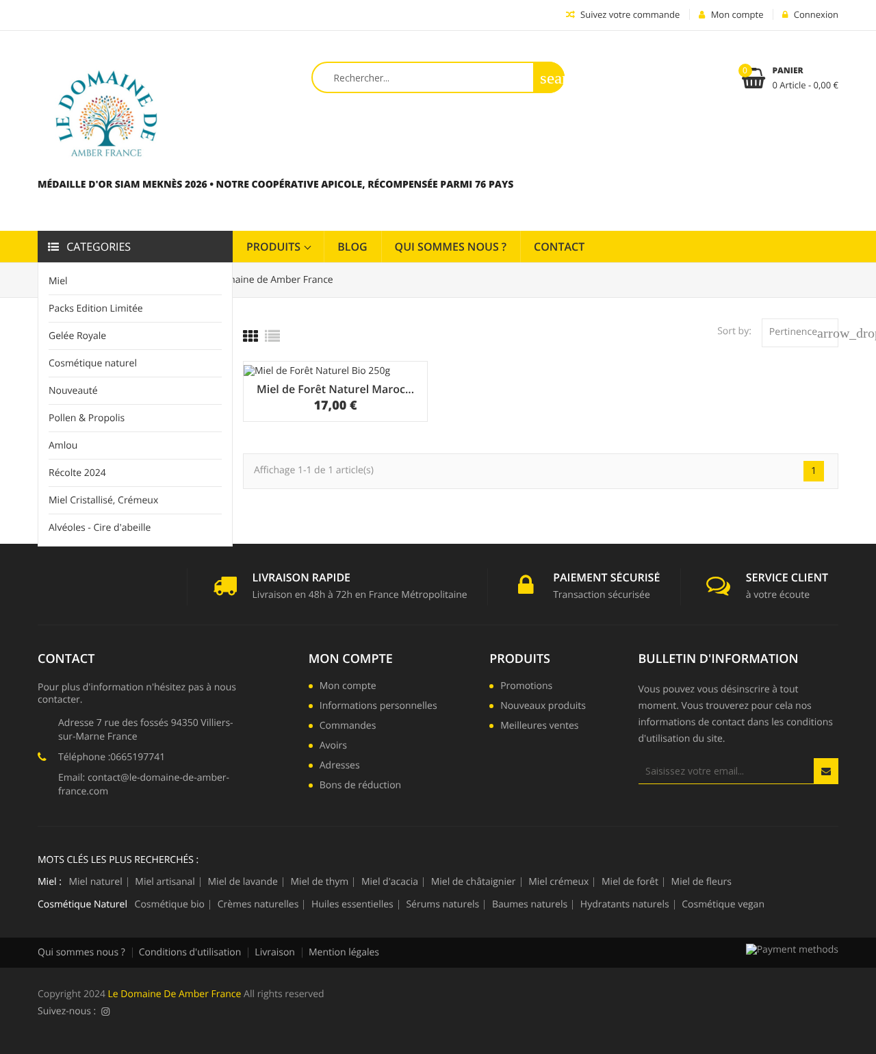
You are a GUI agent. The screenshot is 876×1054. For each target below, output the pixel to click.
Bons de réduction (360, 786)
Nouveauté (73, 390)
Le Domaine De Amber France (175, 994)
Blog (352, 246)
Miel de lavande (243, 882)
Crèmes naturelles (258, 904)
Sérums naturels (442, 904)
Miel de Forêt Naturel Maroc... (335, 389)
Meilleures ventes (539, 726)
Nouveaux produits (543, 706)
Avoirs (333, 746)
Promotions (526, 686)
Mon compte (351, 659)
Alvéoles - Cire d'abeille (100, 527)
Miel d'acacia (389, 882)
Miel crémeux (558, 882)
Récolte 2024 (77, 472)
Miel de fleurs (701, 882)
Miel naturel (95, 882)
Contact (559, 246)
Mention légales (344, 952)
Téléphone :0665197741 (111, 757)
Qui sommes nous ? (451, 246)
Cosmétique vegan (723, 904)
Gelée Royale (77, 335)
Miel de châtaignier (473, 882)
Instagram (105, 1011)
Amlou (63, 445)
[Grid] (250, 336)
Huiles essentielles (352, 904)
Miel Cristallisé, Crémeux (103, 500)
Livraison (275, 952)
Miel (58, 281)
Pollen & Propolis (87, 418)
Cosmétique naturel (93, 363)
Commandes (348, 726)
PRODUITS (274, 246)
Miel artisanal (165, 882)
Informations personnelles (378, 706)
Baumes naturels (529, 904)
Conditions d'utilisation (190, 952)
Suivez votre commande (629, 14)
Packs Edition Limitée (96, 308)
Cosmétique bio (170, 904)
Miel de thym (320, 882)
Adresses (340, 766)
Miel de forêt (630, 882)
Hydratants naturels (624, 904)
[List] (272, 336)
